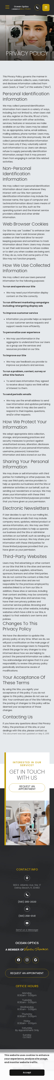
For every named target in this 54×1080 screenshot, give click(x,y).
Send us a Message (27, 930)
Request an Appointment (27, 788)
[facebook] (18, 960)
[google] (35, 960)
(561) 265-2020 (27, 901)
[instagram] (27, 960)
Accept (27, 1072)
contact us (41, 730)
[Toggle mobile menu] (7, 7)
